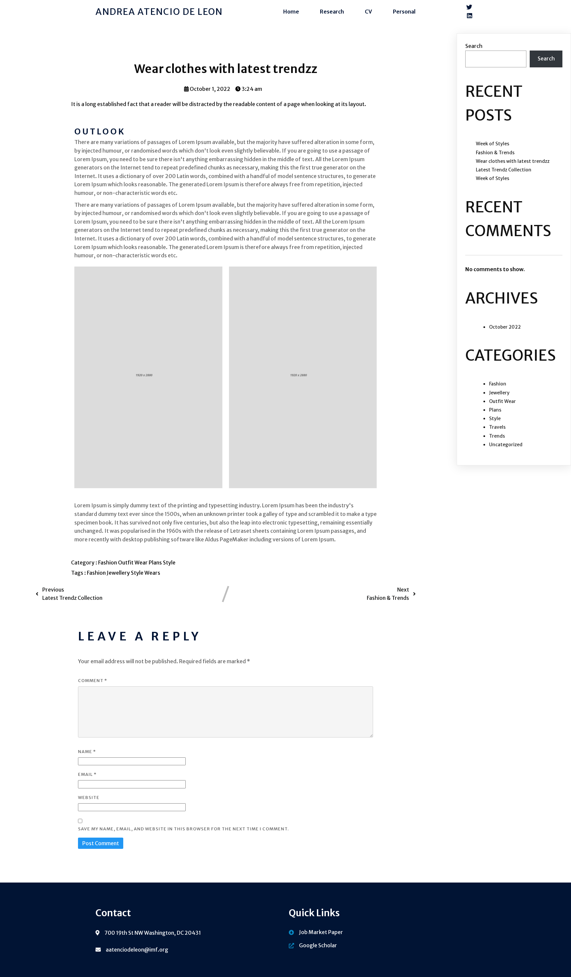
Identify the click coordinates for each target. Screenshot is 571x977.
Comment (92, 680)
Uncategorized (505, 445)
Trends (497, 436)
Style (169, 562)
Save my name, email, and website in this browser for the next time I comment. (183, 829)
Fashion (108, 562)
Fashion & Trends (495, 153)
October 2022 (505, 327)
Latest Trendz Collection (503, 170)
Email (87, 774)
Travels (497, 427)
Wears (152, 572)
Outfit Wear (133, 562)
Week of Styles (492, 144)
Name (87, 751)
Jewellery (119, 572)
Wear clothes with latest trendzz (513, 161)
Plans (156, 562)
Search (473, 46)
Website (88, 797)
